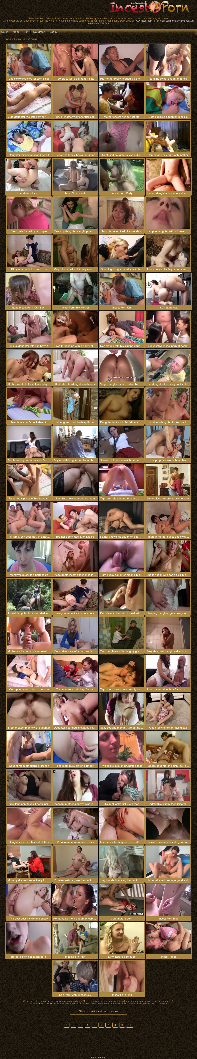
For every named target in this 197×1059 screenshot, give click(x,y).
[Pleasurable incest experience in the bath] (75, 556)
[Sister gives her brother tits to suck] (168, 480)
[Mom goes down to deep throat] (75, 404)
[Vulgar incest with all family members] (75, 251)
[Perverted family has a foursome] (75, 136)
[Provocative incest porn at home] (168, 327)
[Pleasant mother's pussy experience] (75, 785)
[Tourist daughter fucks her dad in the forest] (29, 594)
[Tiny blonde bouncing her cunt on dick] (121, 862)
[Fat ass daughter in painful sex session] (168, 747)
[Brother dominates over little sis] (75, 518)
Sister (4, 31)
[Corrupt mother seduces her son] (29, 671)
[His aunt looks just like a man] (121, 785)
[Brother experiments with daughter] (29, 709)
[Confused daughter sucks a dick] (121, 136)
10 (129, 1025)
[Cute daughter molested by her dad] (29, 98)
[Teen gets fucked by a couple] (29, 213)
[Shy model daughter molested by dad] (75, 442)
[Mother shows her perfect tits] (121, 98)
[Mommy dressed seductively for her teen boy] (29, 862)
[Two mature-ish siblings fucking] (75, 671)
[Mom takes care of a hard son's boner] (75, 633)
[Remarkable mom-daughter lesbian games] (74, 900)
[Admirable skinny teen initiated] (168, 785)
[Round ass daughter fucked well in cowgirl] (168, 404)
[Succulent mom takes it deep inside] (29, 785)
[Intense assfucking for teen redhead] (121, 824)
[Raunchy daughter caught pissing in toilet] (75, 213)
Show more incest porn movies (98, 1011)
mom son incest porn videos (174, 20)
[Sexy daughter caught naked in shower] (168, 633)
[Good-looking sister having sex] (168, 709)
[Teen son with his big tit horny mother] (168, 251)
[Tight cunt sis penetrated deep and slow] (121, 480)
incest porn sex (46, 1003)
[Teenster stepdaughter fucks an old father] (168, 671)
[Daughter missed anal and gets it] (29, 136)
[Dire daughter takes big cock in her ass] (168, 366)
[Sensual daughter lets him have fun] (29, 327)
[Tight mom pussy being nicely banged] (121, 671)
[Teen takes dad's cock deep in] (29, 404)
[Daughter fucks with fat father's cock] (121, 404)
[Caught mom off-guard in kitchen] (29, 747)
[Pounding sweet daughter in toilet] (168, 60)
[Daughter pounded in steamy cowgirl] (75, 709)
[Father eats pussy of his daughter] (29, 480)
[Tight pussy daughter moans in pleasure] (121, 556)
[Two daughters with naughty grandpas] (121, 633)
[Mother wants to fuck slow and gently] (29, 366)
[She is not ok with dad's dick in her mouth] (168, 556)
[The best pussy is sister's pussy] (28, 900)
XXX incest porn (144, 20)
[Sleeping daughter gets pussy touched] (168, 594)
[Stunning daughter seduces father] (121, 251)
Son (26, 31)
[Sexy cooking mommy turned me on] (121, 709)
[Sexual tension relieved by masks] (168, 824)
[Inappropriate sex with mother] (168, 442)
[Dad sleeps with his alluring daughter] (121, 327)
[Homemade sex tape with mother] (168, 136)
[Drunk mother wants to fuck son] (75, 98)
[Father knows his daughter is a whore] (121, 518)
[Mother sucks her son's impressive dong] (29, 633)
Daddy (53, 31)
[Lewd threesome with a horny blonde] (75, 327)
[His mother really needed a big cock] (121, 60)
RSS (93, 1057)
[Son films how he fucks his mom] (75, 480)
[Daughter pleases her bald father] (29, 824)
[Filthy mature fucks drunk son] (29, 251)
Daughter (39, 31)
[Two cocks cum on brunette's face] (121, 747)
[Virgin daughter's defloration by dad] (121, 366)
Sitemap (102, 1057)
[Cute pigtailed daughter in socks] (168, 98)
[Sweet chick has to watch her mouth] (121, 442)
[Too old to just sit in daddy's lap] (75, 60)
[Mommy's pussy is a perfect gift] (29, 556)
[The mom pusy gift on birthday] (75, 747)
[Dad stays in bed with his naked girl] (121, 594)
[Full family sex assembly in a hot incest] (29, 518)
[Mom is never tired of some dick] (121, 213)
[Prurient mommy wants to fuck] (75, 824)
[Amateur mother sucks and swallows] (168, 518)
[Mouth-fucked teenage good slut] (168, 862)
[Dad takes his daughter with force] (75, 366)
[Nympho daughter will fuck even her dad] (168, 213)
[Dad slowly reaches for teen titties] (29, 60)
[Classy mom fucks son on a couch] (75, 594)
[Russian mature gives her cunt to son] (75, 862)
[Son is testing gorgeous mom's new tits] (29, 442)
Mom (16, 31)
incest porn (52, 1001)
